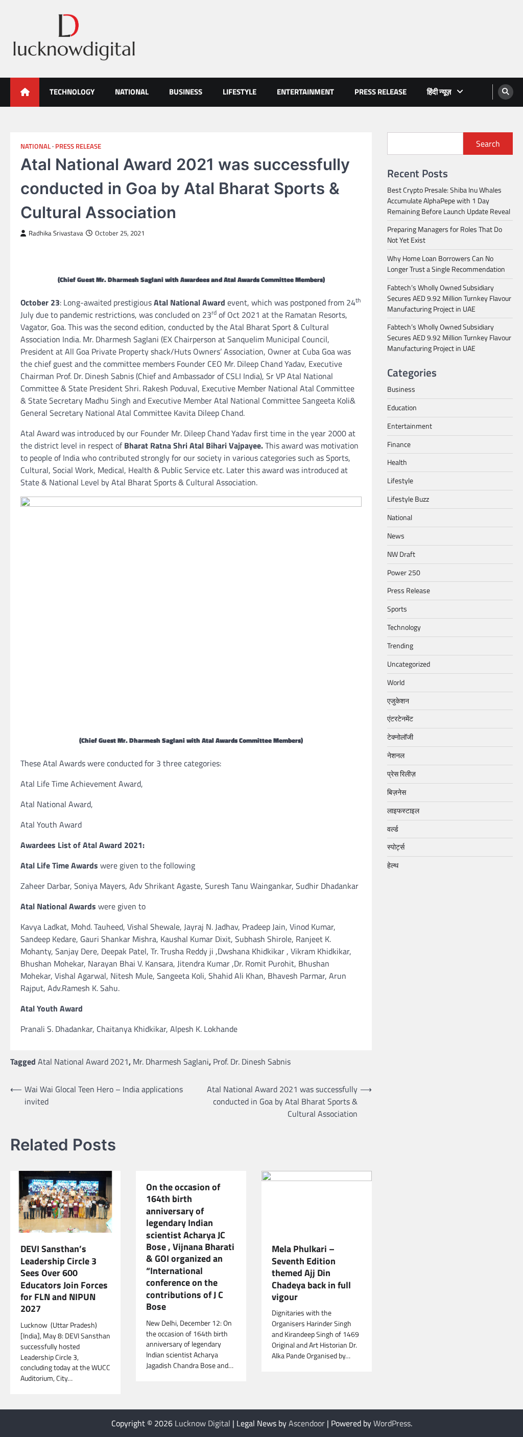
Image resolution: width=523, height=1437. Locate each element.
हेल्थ (392, 865)
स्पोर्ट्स (396, 846)
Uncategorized (408, 663)
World (396, 682)
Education (402, 407)
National (132, 92)
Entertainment (305, 92)
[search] (505, 92)
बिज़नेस (396, 792)
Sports (397, 608)
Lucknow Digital (202, 1423)
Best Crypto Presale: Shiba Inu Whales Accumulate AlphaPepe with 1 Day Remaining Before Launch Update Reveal (448, 200)
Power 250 (403, 572)
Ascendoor (307, 1423)
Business (185, 92)
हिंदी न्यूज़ (439, 92)
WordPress (392, 1423)
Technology (72, 92)
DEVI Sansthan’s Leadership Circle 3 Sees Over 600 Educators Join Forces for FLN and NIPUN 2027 (64, 1279)
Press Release (380, 92)
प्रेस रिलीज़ (401, 773)
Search (488, 143)
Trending (400, 645)
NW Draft (401, 554)
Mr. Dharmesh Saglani (171, 1061)
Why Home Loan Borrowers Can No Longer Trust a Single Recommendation (446, 263)
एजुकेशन (398, 700)
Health (397, 462)
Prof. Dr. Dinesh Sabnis (252, 1061)
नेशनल (396, 755)
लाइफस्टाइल (403, 810)
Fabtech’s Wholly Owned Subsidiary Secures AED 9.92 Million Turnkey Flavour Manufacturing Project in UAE (449, 298)
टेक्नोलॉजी (400, 737)
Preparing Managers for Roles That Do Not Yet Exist (444, 234)
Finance (399, 444)
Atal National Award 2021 (83, 1061)
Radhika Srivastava (56, 233)
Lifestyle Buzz (408, 498)
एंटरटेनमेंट (400, 718)
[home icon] (24, 92)
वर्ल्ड (392, 828)
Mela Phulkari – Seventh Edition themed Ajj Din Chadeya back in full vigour (311, 1273)
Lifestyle (239, 92)
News (396, 535)
